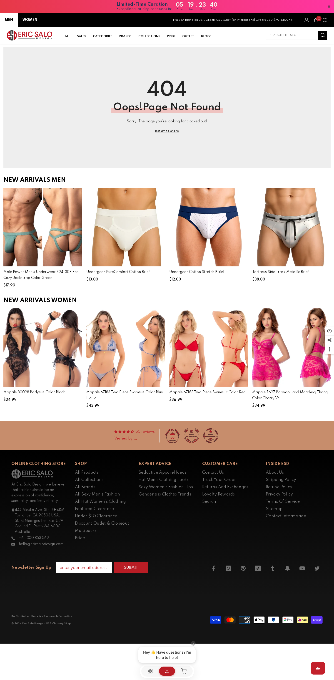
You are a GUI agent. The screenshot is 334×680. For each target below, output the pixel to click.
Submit (131, 568)
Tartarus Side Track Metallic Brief (280, 272)
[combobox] (292, 35)
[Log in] (306, 20)
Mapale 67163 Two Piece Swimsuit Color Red (207, 392)
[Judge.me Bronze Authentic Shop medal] (191, 435)
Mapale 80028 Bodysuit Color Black (34, 392)
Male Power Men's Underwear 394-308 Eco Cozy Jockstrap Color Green (41, 275)
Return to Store (167, 130)
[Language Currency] (325, 20)
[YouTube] (302, 568)
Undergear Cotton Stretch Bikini (196, 272)
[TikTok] (258, 568)
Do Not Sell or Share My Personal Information (41, 616)
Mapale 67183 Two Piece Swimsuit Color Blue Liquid (124, 395)
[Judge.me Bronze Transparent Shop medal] (210, 435)
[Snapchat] (287, 568)
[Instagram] (228, 568)
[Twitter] (317, 568)
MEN (9, 20)
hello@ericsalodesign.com (41, 544)
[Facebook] (213, 568)
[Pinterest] (243, 568)
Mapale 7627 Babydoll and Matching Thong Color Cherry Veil (290, 395)
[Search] (296, 35)
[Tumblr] (272, 568)
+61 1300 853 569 (34, 538)
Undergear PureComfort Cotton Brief (118, 272)
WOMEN (29, 20)
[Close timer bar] (329, 6)
